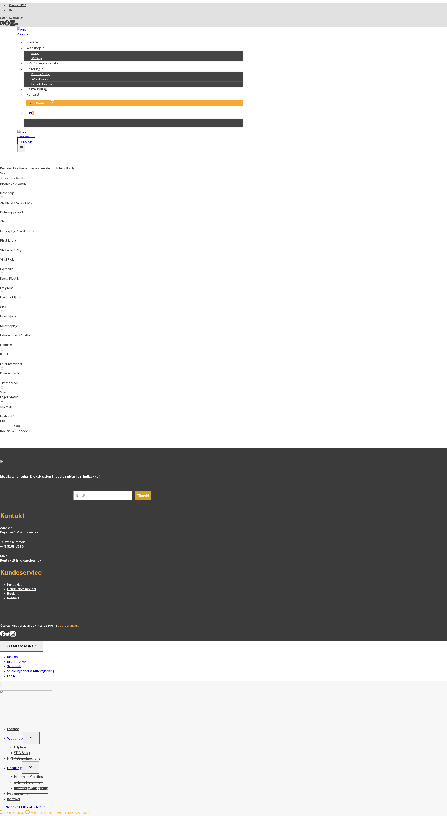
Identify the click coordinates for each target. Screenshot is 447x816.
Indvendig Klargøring (42, 84)
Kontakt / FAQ (18, 5)
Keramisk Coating (40, 74)
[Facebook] (7, 25)
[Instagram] (12, 25)
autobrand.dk (69, 625)
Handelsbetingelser (21, 589)
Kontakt (32, 94)
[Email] (16, 25)
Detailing (14, 768)
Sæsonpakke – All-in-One (26, 807)
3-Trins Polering (39, 79)
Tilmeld (143, 495)
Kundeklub (15, 585)
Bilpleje (35, 53)
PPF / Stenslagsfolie (42, 63)
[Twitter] (8, 635)
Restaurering (36, 89)
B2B (11, 10)
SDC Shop (36, 58)
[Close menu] (1, 684)
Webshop (43, 103)
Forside (32, 42)
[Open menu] (21, 148)
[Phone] (2, 25)
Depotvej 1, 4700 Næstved (20, 532)
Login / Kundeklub (11, 17)
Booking (13, 593)
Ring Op (26, 141)
